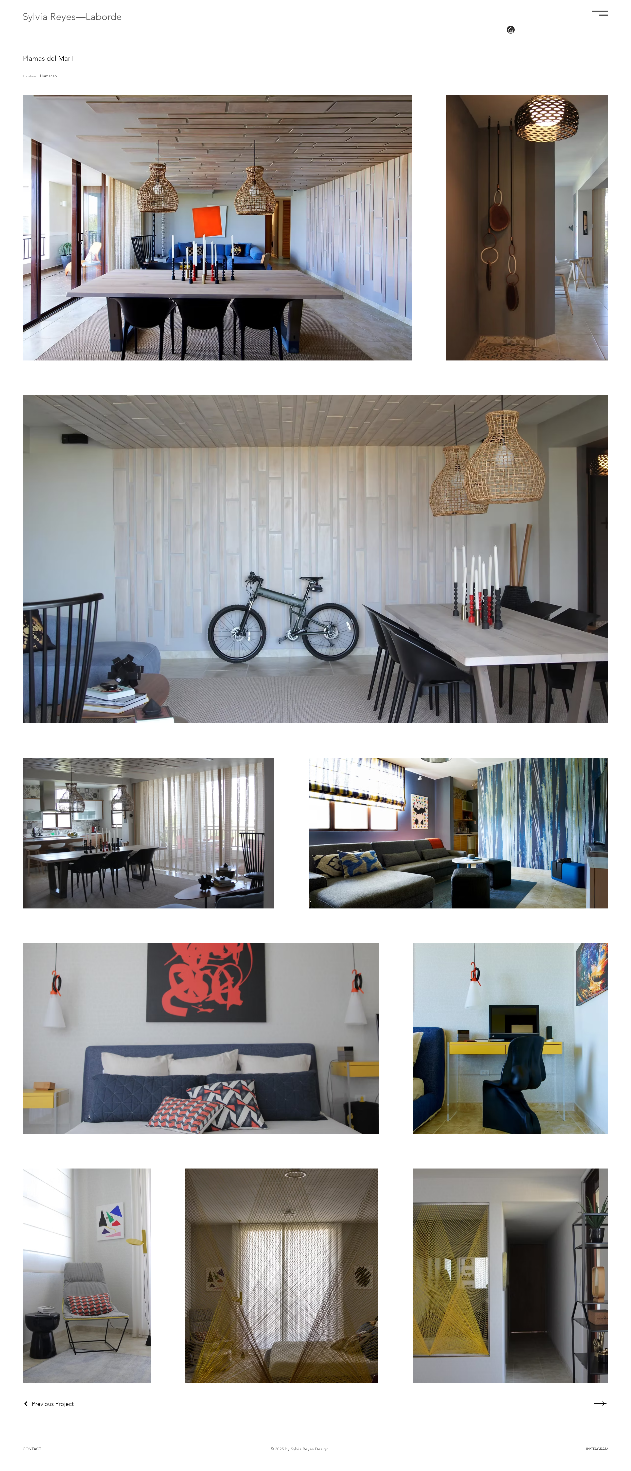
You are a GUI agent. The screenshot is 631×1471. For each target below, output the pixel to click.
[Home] (511, 30)
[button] (600, 13)
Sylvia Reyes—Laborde (72, 16)
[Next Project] (599, 1403)
